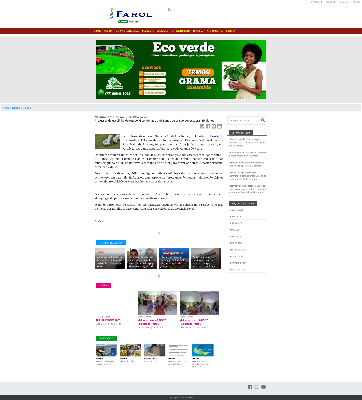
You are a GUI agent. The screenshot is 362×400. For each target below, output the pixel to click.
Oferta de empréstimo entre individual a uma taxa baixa (201, 364)
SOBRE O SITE (316, 2)
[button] (109, 69)
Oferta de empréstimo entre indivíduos (177, 362)
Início (6, 107)
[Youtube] (263, 387)
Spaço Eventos (144, 316)
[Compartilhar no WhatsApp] (202, 126)
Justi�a (16, 107)
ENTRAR (356, 2)
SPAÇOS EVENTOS (104, 316)
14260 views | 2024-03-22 (193, 327)
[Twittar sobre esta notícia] (214, 126)
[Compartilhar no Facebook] (208, 126)
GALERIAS (104, 285)
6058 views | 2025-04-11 (108, 324)
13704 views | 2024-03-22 (151, 327)
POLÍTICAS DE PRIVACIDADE (337, 2)
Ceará (214, 136)
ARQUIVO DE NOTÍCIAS (243, 203)
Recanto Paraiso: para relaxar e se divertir (105, 362)
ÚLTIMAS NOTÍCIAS (241, 132)
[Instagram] (256, 387)
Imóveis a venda (151, 361)
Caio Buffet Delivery (128, 361)
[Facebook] (250, 387)
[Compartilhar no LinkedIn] (219, 126)
